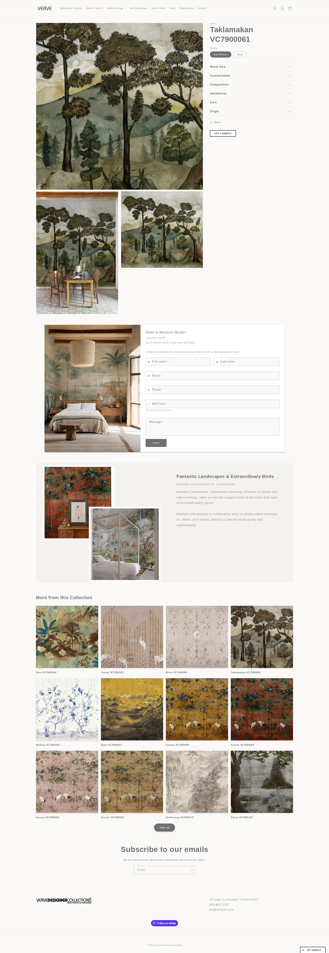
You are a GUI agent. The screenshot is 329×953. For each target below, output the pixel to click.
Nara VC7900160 (46, 672)
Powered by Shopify (172, 945)
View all (164, 827)
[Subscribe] (191, 870)
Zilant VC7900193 (242, 817)
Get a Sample (222, 133)
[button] (116, 8)
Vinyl (240, 54)
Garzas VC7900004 (242, 744)
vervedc (159, 945)
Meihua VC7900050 (48, 744)
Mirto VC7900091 (176, 672)
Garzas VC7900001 (112, 817)
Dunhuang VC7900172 (180, 817)
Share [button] (217, 122)
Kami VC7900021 (111, 744)
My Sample (314, 950)
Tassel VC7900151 (112, 672)
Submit (156, 443)
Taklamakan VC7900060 (245, 672)
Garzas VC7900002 (47, 817)
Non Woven (221, 54)
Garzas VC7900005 (177, 744)
